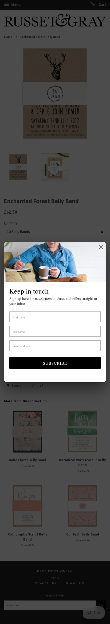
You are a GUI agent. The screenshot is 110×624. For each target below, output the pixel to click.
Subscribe (55, 363)
